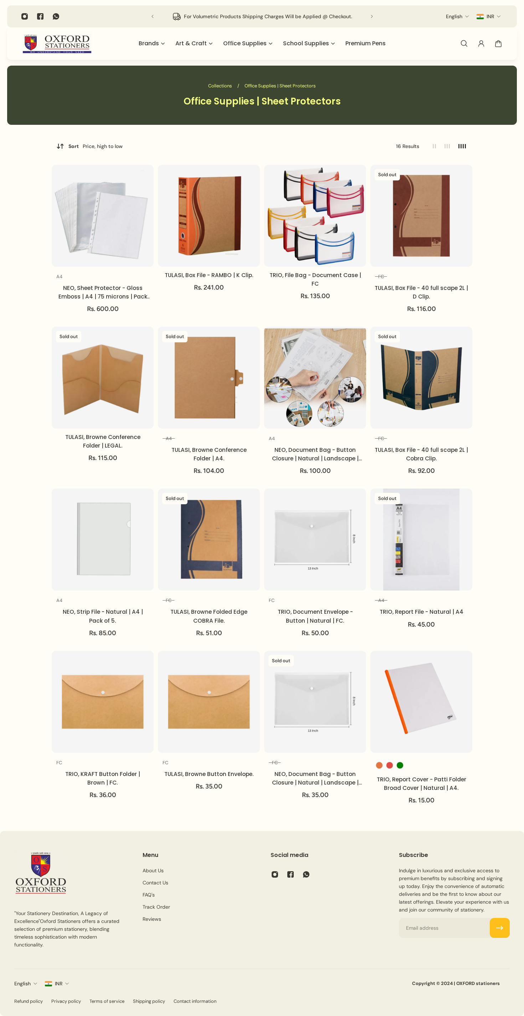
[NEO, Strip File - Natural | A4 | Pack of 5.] (103, 540)
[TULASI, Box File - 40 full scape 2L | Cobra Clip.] (421, 378)
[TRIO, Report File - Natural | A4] (421, 540)
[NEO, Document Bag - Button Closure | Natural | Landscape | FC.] (315, 702)
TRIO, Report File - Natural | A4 (421, 612)
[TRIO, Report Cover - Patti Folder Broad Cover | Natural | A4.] (421, 702)
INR (58, 983)
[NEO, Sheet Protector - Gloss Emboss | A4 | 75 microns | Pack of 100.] (103, 216)
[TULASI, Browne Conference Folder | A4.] (209, 378)
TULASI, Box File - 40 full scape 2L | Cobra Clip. (421, 454)
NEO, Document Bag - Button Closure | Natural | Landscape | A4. (315, 454)
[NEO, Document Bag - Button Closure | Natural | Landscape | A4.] (315, 378)
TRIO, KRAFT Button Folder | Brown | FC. (102, 778)
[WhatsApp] (56, 16)
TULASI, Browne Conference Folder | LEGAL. (102, 441)
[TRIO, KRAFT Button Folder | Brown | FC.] (103, 702)
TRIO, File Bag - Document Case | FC (315, 279)
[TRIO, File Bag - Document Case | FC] (315, 216)
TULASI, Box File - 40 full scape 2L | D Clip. (421, 292)
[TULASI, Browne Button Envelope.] (209, 702)
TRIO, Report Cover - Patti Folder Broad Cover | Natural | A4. (421, 784)
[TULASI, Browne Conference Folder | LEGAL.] (103, 378)
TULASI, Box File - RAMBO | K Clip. (209, 275)
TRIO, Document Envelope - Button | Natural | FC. (315, 616)
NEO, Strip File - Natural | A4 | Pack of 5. (103, 616)
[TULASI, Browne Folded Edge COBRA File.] (209, 540)
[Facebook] (40, 16)
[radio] (59, 277)
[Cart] (498, 43)
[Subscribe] (500, 928)
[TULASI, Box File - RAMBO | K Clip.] (209, 216)
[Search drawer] (464, 43)
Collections (220, 86)
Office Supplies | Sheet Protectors (280, 86)
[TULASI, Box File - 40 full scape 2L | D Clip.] (421, 216)
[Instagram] (24, 16)
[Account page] (481, 43)
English (22, 983)
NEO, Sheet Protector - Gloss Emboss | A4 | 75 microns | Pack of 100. (102, 292)
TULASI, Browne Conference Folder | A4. (209, 454)
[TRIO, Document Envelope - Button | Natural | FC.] (315, 540)
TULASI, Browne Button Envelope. (209, 774)
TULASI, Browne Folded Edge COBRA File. (208, 616)
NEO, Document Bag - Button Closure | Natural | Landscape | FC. (315, 778)
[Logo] (57, 43)
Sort (95, 146)
